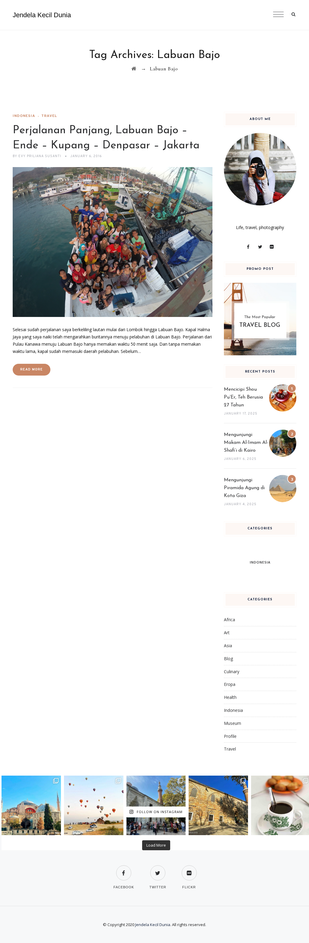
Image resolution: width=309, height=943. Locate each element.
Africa (229, 619)
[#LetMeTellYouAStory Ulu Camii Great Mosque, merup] (218, 805)
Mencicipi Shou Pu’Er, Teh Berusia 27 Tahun (243, 397)
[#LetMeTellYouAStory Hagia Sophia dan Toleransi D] (31, 805)
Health (230, 697)
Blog (228, 658)
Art (227, 632)
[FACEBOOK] (123, 869)
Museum (232, 723)
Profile (230, 736)
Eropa (229, 684)
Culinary (231, 671)
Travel (49, 116)
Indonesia (24, 116)
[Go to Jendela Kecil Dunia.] (133, 69)
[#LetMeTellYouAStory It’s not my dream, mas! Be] (93, 805)
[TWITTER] (157, 869)
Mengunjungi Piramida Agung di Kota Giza (244, 488)
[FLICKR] (189, 869)
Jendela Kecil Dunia (42, 15)
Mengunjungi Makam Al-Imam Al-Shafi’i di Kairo (246, 442)
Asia (228, 645)
